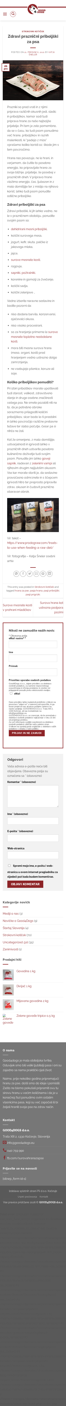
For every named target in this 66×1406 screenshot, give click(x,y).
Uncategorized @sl (15, 942)
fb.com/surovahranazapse (25, 1158)
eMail (17, 693)
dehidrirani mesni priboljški (29, 229)
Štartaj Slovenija (14, 928)
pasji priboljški (51, 590)
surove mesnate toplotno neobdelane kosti (34, 336)
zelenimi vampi (42, 463)
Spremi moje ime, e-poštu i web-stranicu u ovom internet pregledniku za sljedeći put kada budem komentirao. (32, 871)
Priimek (13, 666)
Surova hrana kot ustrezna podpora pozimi (51, 607)
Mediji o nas (11, 913)
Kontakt (44, 1196)
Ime (11, 652)
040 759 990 (15, 1150)
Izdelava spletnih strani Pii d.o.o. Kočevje (33, 1191)
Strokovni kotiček (33, 31)
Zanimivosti (10, 949)
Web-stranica (15, 848)
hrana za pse (22, 590)
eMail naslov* (17, 638)
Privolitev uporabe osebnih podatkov (30, 680)
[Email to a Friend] (36, 574)
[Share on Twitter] (30, 574)
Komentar (21, 781)
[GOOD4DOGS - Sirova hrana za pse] (36, 9)
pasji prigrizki (33, 594)
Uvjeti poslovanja (27, 1196)
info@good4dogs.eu (20, 1143)
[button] (5, 13)
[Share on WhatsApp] (16, 574)
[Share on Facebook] (23, 574)
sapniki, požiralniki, (23, 273)
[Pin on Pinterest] (43, 574)
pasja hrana (36, 590)
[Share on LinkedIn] (50, 574)
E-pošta (20, 831)
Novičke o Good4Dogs (18, 921)
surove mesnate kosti (25, 260)
